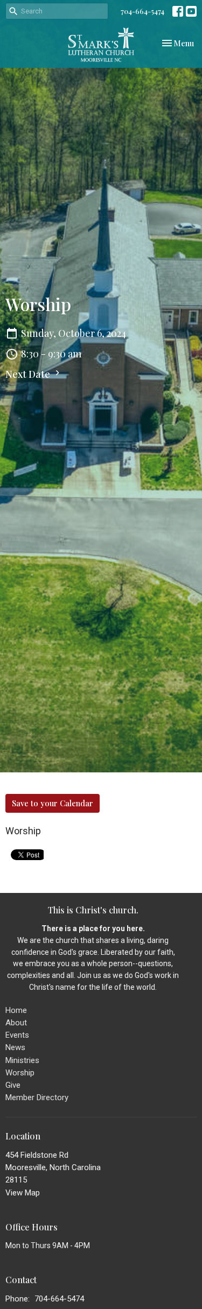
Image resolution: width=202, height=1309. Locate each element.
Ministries (22, 1060)
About (16, 1023)
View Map (22, 1193)
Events (17, 1035)
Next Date (28, 374)
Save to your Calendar (52, 803)
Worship (19, 1073)
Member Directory (36, 1097)
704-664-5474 (142, 11)
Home (16, 1010)
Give (12, 1085)
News (15, 1047)
